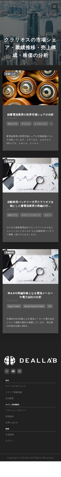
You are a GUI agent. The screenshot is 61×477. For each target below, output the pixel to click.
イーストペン (40, 123)
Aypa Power (14, 306)
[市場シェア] (30, 104)
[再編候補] (30, 191)
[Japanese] (12, 10)
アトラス (26, 123)
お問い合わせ (12, 422)
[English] (6, 10)
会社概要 (10, 398)
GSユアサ (12, 123)
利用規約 (10, 416)
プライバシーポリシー (16, 410)
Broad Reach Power (34, 306)
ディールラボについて (16, 385)
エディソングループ (31, 214)
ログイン (10, 440)
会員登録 (10, 434)
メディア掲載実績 (14, 392)
